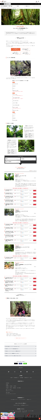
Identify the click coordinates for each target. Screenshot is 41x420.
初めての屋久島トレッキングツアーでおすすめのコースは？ (13, 346)
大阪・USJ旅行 (8, 392)
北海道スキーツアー (29, 399)
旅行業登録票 (21, 377)
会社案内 (11, 377)
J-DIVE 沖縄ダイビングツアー (14, 399)
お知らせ (31, 377)
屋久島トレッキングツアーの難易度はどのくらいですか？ (12, 353)
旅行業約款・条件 (26, 377)
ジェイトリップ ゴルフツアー (22, 399)
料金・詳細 (35, 190)
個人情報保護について (16, 377)
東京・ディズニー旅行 (8, 389)
